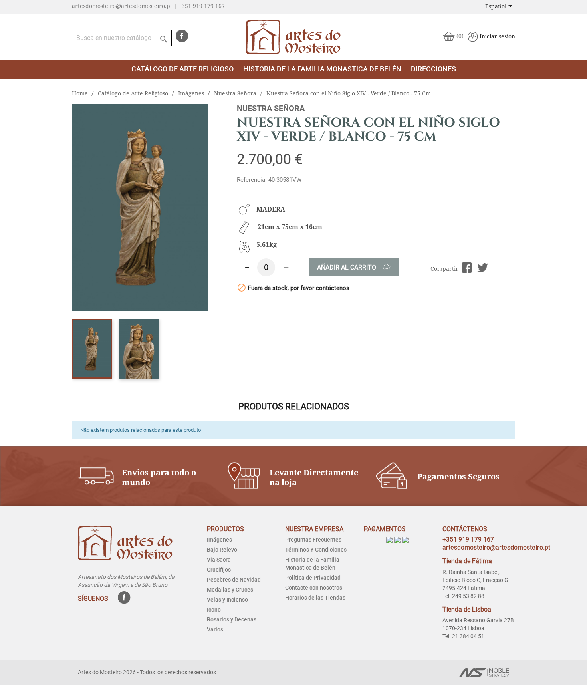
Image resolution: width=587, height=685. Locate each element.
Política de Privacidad (313, 577)
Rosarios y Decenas (231, 619)
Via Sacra (219, 559)
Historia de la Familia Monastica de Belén (322, 69)
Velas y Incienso (227, 599)
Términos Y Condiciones (316, 549)
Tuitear (482, 267)
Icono (214, 609)
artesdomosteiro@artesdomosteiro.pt (496, 547)
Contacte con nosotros (313, 587)
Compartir (467, 267)
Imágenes (219, 539)
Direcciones (433, 69)
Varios (215, 629)
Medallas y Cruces (230, 589)
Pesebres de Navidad (234, 579)
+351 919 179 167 (468, 539)
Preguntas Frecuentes (313, 539)
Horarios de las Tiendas (315, 597)
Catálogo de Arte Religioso (182, 69)
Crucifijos (219, 569)
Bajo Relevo (222, 549)
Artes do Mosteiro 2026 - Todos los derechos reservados (147, 672)
